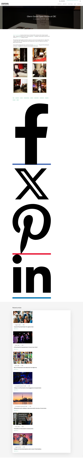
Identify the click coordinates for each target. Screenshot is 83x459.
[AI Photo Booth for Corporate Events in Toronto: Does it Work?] (22, 337)
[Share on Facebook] (31, 164)
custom (21, 97)
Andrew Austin (35, 44)
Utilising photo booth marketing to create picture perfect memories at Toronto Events (30, 408)
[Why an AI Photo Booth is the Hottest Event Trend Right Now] (22, 357)
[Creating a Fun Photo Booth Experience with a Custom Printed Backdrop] (22, 439)
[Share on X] (31, 202)
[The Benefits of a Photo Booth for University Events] (22, 418)
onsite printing (26, 97)
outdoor (31, 97)
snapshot (46, 97)
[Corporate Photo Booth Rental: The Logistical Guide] (22, 316)
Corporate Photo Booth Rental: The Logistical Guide (23, 326)
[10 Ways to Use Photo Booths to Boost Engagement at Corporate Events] (22, 377)
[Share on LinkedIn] (31, 298)
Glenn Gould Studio (16, 35)
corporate (17, 97)
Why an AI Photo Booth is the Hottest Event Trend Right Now (25, 367)
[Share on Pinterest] (31, 254)
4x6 (13, 97)
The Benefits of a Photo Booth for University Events (23, 428)
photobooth (42, 97)
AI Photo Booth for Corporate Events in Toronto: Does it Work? (25, 347)
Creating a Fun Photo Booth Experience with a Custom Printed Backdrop (27, 449)
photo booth (36, 97)
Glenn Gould (19, 37)
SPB (48, 19)
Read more (16, 328)
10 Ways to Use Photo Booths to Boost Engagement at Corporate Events (27, 387)
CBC (34, 36)
